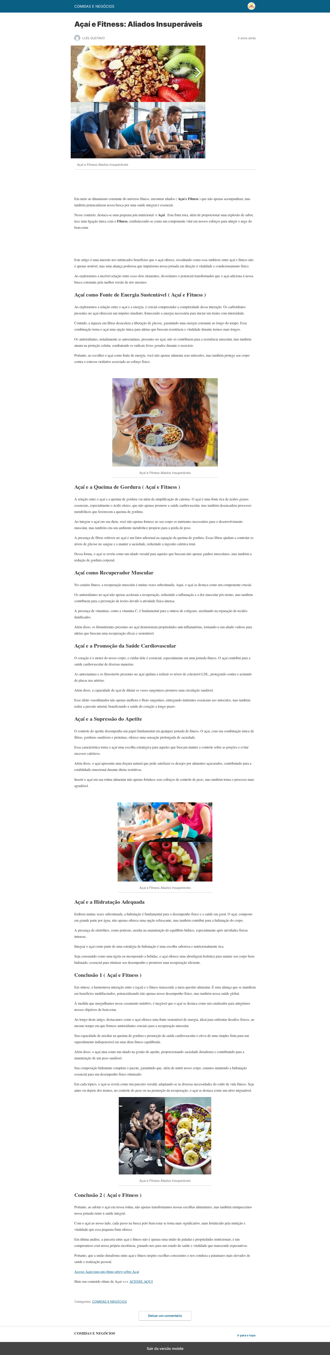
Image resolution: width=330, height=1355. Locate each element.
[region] (165, 184)
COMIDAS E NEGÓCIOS (109, 1301)
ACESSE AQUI (141, 1281)
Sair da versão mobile (165, 1348)
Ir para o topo (246, 1335)
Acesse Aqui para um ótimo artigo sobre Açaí (106, 1271)
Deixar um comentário (165, 1316)
